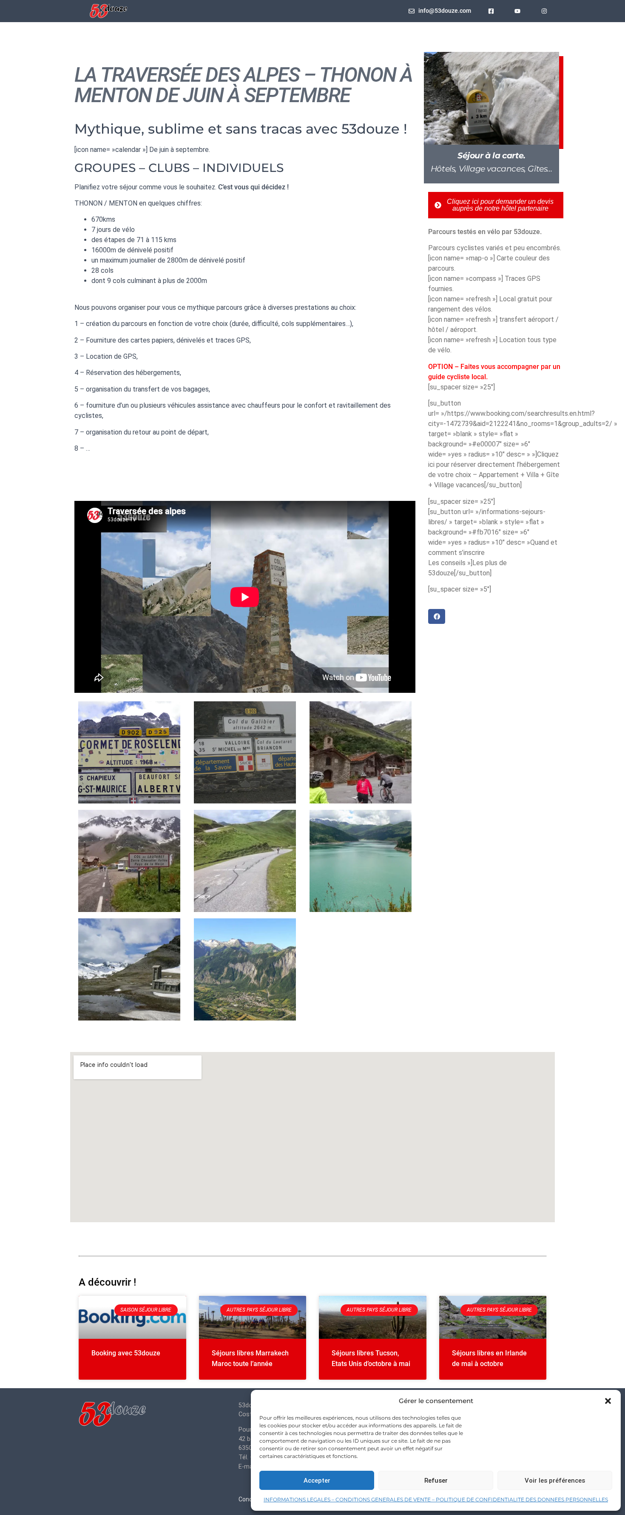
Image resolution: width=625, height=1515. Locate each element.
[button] (608, 1401)
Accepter (317, 1480)
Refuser (436, 1480)
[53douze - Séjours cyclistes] (113, 1415)
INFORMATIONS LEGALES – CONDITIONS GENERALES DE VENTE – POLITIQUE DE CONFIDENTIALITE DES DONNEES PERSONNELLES (436, 1499)
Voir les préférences (555, 1480)
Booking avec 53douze (125, 1353)
